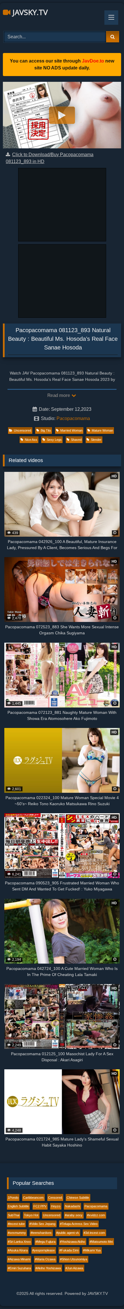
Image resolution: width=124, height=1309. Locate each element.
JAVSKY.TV (29, 12)
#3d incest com (94, 1232)
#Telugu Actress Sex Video (78, 1223)
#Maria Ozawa (45, 1259)
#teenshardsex (41, 1232)
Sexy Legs (54, 439)
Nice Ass (31, 439)
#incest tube (16, 1223)
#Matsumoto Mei (101, 1241)
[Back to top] (106, 1291)
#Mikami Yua (92, 1250)
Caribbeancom (33, 1197)
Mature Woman (102, 430)
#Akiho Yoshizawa (48, 1268)
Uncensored (22, 430)
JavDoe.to (93, 60)
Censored (55, 1197)
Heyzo (55, 1206)
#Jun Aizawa (74, 1268)
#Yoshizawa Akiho (72, 1241)
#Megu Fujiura (45, 1241)
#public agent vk (67, 1232)
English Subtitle (18, 1206)
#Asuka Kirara (18, 1250)
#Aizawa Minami (19, 1259)
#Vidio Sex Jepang (42, 1223)
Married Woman (71, 430)
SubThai (13, 1215)
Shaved (76, 439)
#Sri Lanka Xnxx (19, 1241)
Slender (96, 439)
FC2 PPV (39, 1206)
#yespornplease (43, 1250)
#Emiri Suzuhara (19, 1268)
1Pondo (13, 1197)
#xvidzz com (96, 1215)
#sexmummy (17, 1232)
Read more (59, 395)
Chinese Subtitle (78, 1197)
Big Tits (46, 430)
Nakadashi (72, 1206)
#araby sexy (73, 1215)
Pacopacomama (73, 418)
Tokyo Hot (31, 1215)
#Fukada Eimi (68, 1250)
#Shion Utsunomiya (73, 1259)
